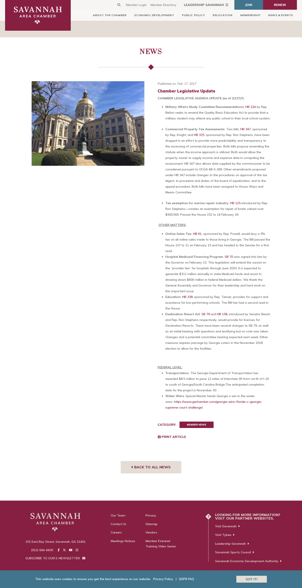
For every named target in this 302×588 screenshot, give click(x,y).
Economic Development (154, 15)
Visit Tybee (223, 535)
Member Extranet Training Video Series (160, 543)
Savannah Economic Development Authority (246, 561)
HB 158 (222, 314)
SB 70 (229, 257)
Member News (196, 424)
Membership (250, 15)
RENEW (280, 5)
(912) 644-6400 (42, 550)
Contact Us (118, 524)
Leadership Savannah (204, 5)
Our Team (118, 515)
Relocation (222, 15)
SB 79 (205, 314)
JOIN (248, 5)
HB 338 (187, 297)
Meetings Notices (123, 541)
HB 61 (197, 234)
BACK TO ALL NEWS (152, 467)
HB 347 (245, 129)
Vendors (151, 532)
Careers (116, 532)
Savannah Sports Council (233, 552)
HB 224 (250, 107)
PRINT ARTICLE (173, 437)
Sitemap (151, 524)
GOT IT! (252, 579)
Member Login (136, 5)
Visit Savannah (226, 526)
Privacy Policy (163, 579)
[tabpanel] (88, 123)
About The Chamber (109, 15)
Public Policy (193, 15)
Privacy (150, 515)
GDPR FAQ (186, 579)
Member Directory (163, 5)
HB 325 (199, 135)
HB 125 (235, 203)
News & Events (280, 15)
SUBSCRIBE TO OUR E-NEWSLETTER (53, 558)
